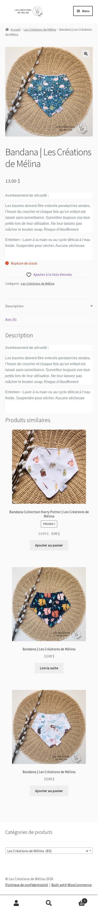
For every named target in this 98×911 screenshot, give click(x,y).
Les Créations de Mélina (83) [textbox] (47, 851)
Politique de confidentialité (26, 884)
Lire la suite (49, 668)
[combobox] (49, 850)
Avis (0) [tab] (10, 319)
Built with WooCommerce (71, 884)
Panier (75, 899)
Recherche (49, 903)
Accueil (15, 29)
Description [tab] (14, 306)
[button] (86, 53)
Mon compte (16, 903)
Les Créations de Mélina (40, 29)
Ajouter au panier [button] (49, 545)
